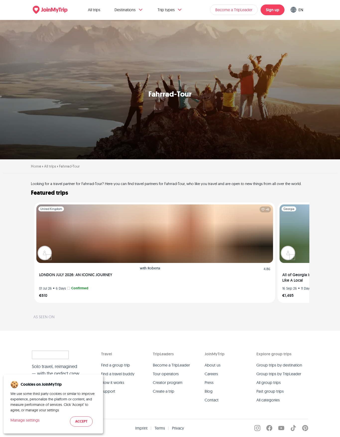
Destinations (125, 9)
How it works (112, 382)
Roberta (154, 268)
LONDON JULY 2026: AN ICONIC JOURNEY (75, 274)
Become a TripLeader (233, 9)
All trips (94, 9)
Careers (211, 373)
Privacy (178, 428)
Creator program (167, 382)
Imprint (141, 428)
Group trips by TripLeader (278, 373)
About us (213, 365)
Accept (81, 421)
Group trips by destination (279, 365)
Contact (212, 399)
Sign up (272, 9)
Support (108, 391)
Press (209, 382)
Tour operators (166, 373)
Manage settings (25, 420)
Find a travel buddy (117, 373)
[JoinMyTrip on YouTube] (281, 428)
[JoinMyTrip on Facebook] (269, 428)
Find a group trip (115, 365)
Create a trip (163, 391)
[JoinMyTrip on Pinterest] (305, 428)
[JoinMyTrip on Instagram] (257, 428)
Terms (160, 428)
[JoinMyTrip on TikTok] (293, 428)
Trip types (166, 9)
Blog (209, 391)
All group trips (268, 382)
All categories (268, 399)
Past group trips (270, 391)
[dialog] (53, 404)
